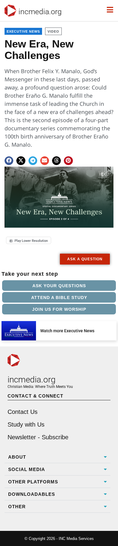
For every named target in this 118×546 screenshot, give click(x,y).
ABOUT (17, 457)
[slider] (15, 221)
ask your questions (59, 285)
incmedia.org (40, 11)
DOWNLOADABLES (31, 494)
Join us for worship (59, 309)
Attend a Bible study (59, 297)
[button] (9, 160)
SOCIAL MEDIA (26, 469)
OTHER (17, 506)
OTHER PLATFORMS (33, 481)
